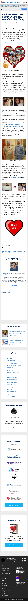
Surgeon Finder (5, 570)
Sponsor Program (6, 590)
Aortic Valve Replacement (14, 365)
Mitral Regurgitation (12, 379)
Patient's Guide (14, 545)
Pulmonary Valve (11, 387)
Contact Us (4, 585)
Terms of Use (5, 595)
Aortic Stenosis (11, 360)
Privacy (3, 593)
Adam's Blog (4, 578)
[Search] (26, 2)
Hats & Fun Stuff (5, 582)
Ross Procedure (11, 391)
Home (2, 5)
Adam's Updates (15, 5)
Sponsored (13, 444)
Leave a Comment (6, 251)
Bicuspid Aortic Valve (13, 372)
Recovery (9, 389)
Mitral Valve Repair (12, 382)
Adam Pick (7, 23)
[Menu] (24, 2)
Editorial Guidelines (6, 591)
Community (4, 567)
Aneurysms (10, 358)
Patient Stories (11, 384)
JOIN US (4, 9)
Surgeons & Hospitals (13, 394)
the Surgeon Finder (17, 126)
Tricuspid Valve (11, 396)
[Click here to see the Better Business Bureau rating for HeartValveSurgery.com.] (21, 571)
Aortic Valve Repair (12, 363)
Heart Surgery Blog (7, 5)
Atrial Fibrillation (11, 368)
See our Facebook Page (10, 561)
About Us (4, 583)
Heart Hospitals (5, 575)
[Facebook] (3, 560)
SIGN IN (9, 9)
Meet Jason (14, 428)
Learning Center (5, 568)
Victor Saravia (17, 177)
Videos (3, 576)
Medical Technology (12, 377)
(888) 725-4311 (20, 568)
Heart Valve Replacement (14, 375)
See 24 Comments (17, 251)
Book (3, 580)
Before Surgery (11, 370)
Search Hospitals (14, 505)
